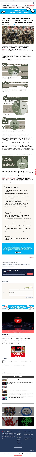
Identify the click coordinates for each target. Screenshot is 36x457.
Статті (8, 5)
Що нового (4, 5)
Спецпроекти (14, 5)
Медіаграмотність (5, 7)
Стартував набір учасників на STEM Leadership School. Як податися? (12, 343)
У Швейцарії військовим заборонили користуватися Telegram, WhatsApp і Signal (16, 191)
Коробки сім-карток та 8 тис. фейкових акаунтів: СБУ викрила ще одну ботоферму (18, 213)
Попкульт (22, 7)
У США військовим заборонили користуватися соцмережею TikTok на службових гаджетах (18, 229)
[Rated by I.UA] (16, 447)
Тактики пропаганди (17, 7)
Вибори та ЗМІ (18, 441)
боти (28, 264)
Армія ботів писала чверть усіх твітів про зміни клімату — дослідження (18, 209)
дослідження (15, 264)
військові (19, 264)
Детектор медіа (18, 376)
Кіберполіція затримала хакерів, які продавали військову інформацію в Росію (18, 232)
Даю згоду (18, 455)
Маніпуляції (4, 264)
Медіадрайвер (19, 440)
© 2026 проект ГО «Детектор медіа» (28, 434)
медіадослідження (24, 264)
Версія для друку (31, 24)
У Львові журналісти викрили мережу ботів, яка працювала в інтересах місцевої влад (18, 219)
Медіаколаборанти (28, 7)
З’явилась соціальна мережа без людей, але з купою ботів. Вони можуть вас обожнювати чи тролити (18, 222)
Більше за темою (6, 405)
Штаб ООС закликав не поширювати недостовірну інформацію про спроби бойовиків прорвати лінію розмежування (17, 216)
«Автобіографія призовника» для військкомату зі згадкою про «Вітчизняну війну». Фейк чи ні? (16, 194)
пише (4, 49)
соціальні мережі (9, 264)
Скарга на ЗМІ (31, 5)
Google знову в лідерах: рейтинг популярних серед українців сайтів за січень (18, 226)
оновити (31, 286)
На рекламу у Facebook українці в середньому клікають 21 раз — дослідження (16, 207)
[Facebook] (13, 24)
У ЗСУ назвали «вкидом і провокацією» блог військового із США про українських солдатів (17, 235)
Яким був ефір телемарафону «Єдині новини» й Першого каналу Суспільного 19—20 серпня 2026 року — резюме (17, 362)
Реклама (18, 432)
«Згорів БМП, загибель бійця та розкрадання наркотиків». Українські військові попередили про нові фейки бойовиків (17, 201)
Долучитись (18, 252)
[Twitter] (14, 24)
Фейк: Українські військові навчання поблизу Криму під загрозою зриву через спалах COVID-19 (17, 197)
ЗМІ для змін (18, 439)
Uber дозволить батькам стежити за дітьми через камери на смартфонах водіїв (14, 340)
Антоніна (18, 442)
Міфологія (10, 7)
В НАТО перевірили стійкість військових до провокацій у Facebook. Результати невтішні (17, 239)
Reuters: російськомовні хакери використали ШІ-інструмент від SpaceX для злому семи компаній (16, 336)
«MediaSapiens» (31, 257)
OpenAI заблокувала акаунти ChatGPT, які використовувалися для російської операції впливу (16, 338)
